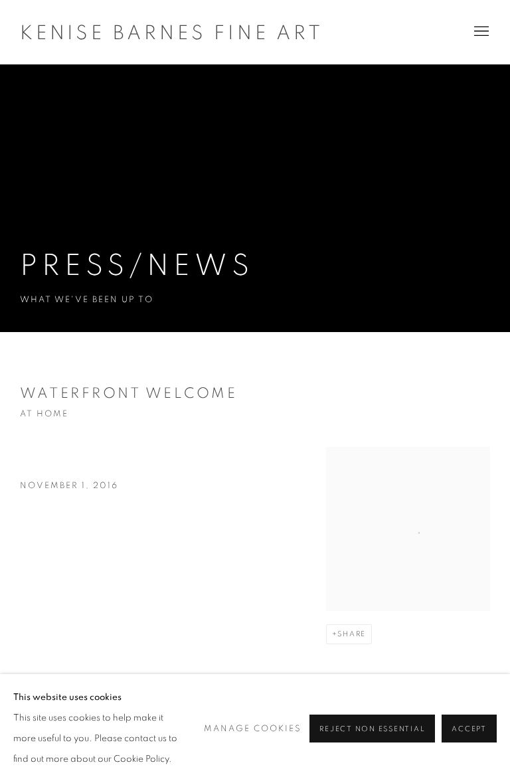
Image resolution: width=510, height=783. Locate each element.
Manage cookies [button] (252, 729)
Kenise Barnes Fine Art (171, 33)
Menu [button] (480, 32)
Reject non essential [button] (372, 729)
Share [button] (351, 634)
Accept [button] (469, 729)
